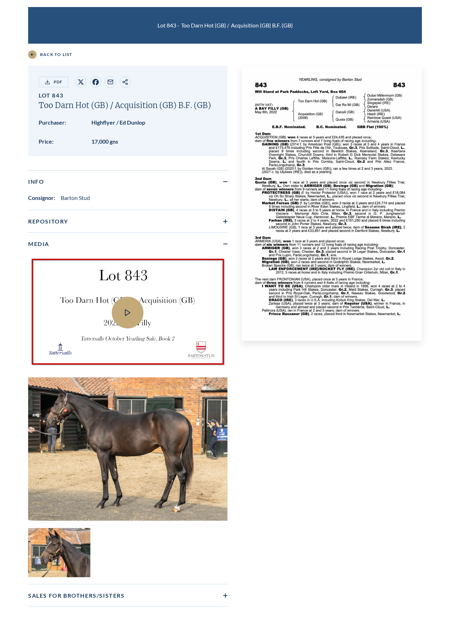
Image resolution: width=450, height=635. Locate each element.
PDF (58, 82)
